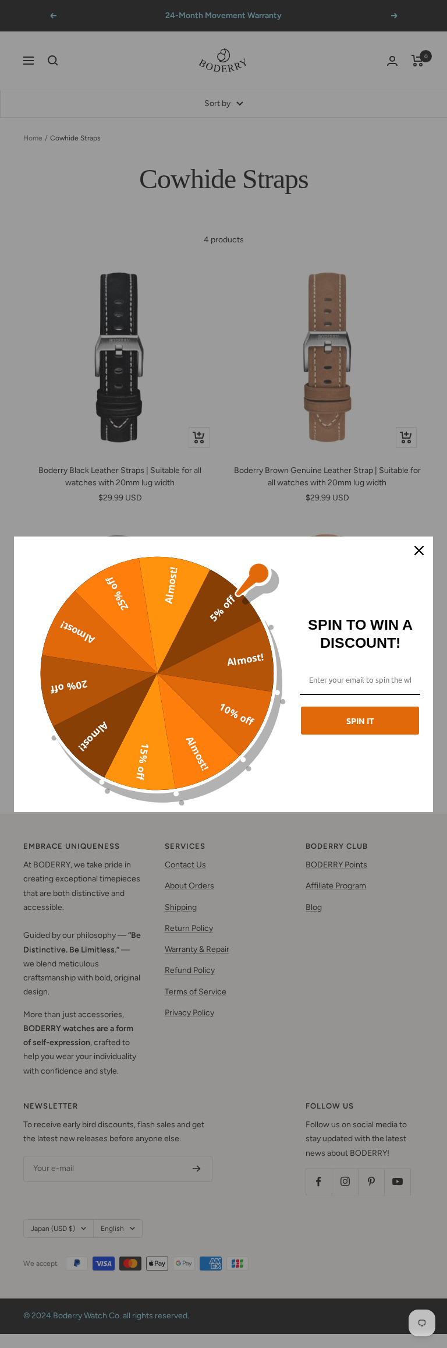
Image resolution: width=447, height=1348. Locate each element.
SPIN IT (360, 720)
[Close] (419, 550)
